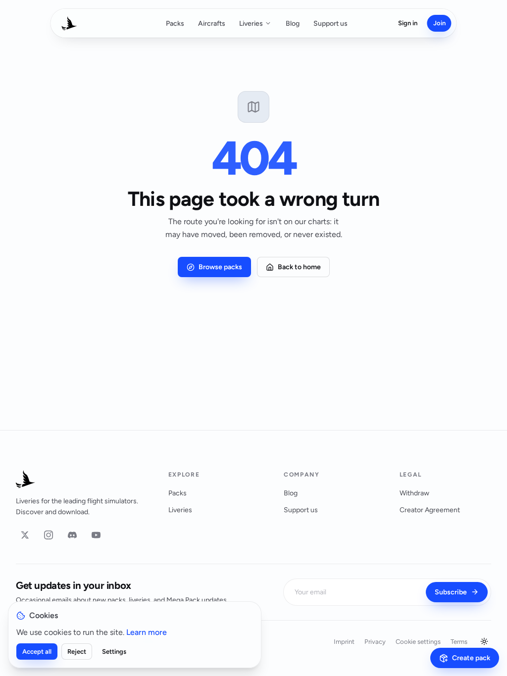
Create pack (471, 658)
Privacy (375, 641)
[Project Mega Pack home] (80, 479)
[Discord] (72, 535)
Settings (114, 651)
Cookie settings (418, 641)
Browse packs (220, 267)
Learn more (146, 632)
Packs (175, 23)
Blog (293, 23)
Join (439, 23)
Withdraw (414, 493)
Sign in (407, 23)
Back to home (299, 267)
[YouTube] (96, 535)
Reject (76, 651)
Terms (459, 641)
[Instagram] (48, 535)
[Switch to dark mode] (484, 641)
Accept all (36, 651)
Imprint (344, 641)
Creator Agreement (430, 510)
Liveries (251, 23)
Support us (330, 23)
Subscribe (451, 592)
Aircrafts (211, 23)
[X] (25, 535)
